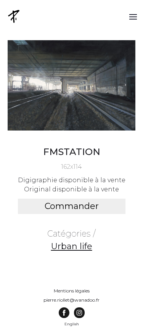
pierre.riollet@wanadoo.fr (71, 300)
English (71, 324)
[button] (133, 16)
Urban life (71, 246)
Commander (72, 206)
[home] (14, 16)
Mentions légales (72, 291)
